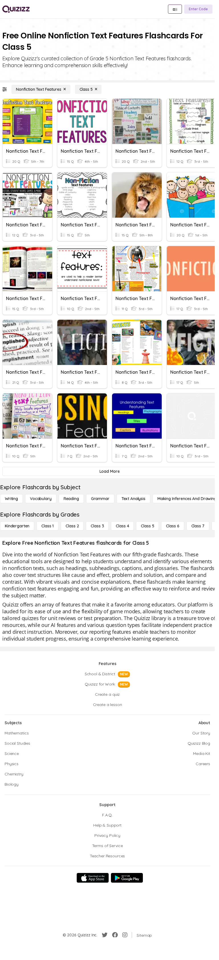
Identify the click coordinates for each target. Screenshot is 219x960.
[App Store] (93, 878)
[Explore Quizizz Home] (16, 9)
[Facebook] (115, 935)
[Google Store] (127, 878)
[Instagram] (124, 935)
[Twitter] (105, 935)
